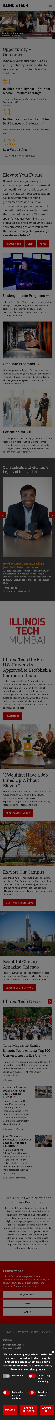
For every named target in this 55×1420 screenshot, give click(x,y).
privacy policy (37, 1369)
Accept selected (29, 1409)
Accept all (46, 1409)
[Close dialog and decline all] (53, 1352)
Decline (10, 1409)
